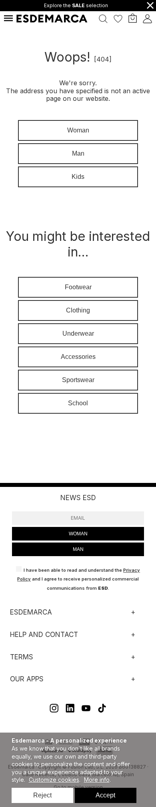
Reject (42, 795)
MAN (78, 549)
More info (97, 779)
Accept (105, 795)
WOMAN (78, 534)
